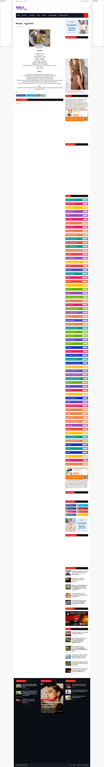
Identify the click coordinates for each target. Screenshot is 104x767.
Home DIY (75, 316)
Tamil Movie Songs (75, 437)
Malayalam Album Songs (75, 363)
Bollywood (75, 231)
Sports (75, 429)
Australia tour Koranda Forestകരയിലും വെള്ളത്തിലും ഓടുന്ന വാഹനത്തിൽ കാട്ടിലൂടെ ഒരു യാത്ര (80, 648)
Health (75, 301)
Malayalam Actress (75, 359)
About (21, 1)
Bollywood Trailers (75, 242)
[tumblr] (70, 508)
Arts (75, 215)
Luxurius (75, 351)
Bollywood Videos (75, 246)
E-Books (75, 269)
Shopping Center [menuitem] (63, 15)
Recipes (20, 20)
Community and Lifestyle (75, 262)
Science (75, 413)
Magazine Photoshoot (75, 355)
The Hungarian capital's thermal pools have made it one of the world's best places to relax (79, 656)
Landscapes (75, 343)
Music (75, 386)
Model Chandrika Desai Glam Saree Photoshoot (78, 697)
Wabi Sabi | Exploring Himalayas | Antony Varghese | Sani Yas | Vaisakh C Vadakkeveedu (80, 670)
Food (75, 285)
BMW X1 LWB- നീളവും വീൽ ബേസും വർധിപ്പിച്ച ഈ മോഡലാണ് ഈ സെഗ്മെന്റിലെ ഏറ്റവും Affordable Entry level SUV (80, 587)
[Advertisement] (76, 132)
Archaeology (75, 211)
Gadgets (75, 289)
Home (17, 1)
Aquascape (75, 207)
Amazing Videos (75, 203)
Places (75, 402)
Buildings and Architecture (75, 250)
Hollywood (75, 304)
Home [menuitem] (18, 15)
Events (75, 277)
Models (75, 382)
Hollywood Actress (75, 312)
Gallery (75, 293)
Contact (25, 1)
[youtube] (82, 511)
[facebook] (81, 1)
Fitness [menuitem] (44, 15)
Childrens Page (75, 258)
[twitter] (83, 1)
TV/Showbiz (75, 433)
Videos (75, 452)
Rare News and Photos (75, 405)
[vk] (70, 515)
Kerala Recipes (75, 339)
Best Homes (75, 227)
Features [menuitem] (24, 15)
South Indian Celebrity (75, 421)
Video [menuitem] (38, 15)
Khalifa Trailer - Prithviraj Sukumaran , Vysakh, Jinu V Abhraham (78, 580)
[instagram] (85, 1)
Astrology (75, 219)
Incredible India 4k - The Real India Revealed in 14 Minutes (80, 633)
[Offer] (76, 33)
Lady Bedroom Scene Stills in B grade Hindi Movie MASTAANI (79, 684)
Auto (75, 223)
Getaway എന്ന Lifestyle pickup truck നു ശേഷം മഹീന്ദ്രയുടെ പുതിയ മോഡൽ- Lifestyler (79, 602)
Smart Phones (75, 417)
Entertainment (75, 273)
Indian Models (75, 324)
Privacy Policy (85, 765)
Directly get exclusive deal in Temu (76, 485)
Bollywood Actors (75, 234)
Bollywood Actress (75, 238)
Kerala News (75, 336)
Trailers (75, 444)
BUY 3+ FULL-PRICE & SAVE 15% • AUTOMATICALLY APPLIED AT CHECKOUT (75, 91)
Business (75, 254)
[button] (98, 23)
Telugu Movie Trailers (75, 440)
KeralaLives (25, 765)
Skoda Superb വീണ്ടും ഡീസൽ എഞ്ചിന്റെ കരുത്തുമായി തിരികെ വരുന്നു (29, 685)
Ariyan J (18, 26)
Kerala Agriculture (75, 328)
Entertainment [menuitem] (53, 15)
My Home (75, 390)
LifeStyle (75, 347)
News (75, 394)
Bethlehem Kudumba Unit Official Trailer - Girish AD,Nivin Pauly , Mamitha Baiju (80, 573)
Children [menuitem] (32, 15)
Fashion (75, 281)
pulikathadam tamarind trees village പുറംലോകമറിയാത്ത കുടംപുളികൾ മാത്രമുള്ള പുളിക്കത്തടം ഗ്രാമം (79, 640)
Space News (75, 425)
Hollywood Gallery (75, 308)
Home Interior (75, 320)
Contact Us (79, 765)
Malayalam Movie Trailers (75, 374)
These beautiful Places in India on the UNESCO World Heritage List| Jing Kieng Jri (80, 663)
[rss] (82, 515)
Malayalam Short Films (75, 378)
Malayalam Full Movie (75, 370)
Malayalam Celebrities (75, 367)
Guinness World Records (75, 297)
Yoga (75, 464)
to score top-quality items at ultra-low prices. (76, 481)
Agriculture (75, 200)
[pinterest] (87, 1)
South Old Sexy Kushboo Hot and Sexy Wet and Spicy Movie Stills (80, 690)
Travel (75, 448)
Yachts (75, 460)
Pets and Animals (75, 398)
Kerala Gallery (75, 332)
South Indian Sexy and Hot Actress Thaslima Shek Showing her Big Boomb (79, 595)
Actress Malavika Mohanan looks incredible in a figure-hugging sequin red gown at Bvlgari (51, 702)
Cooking (75, 266)
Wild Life (75, 456)
